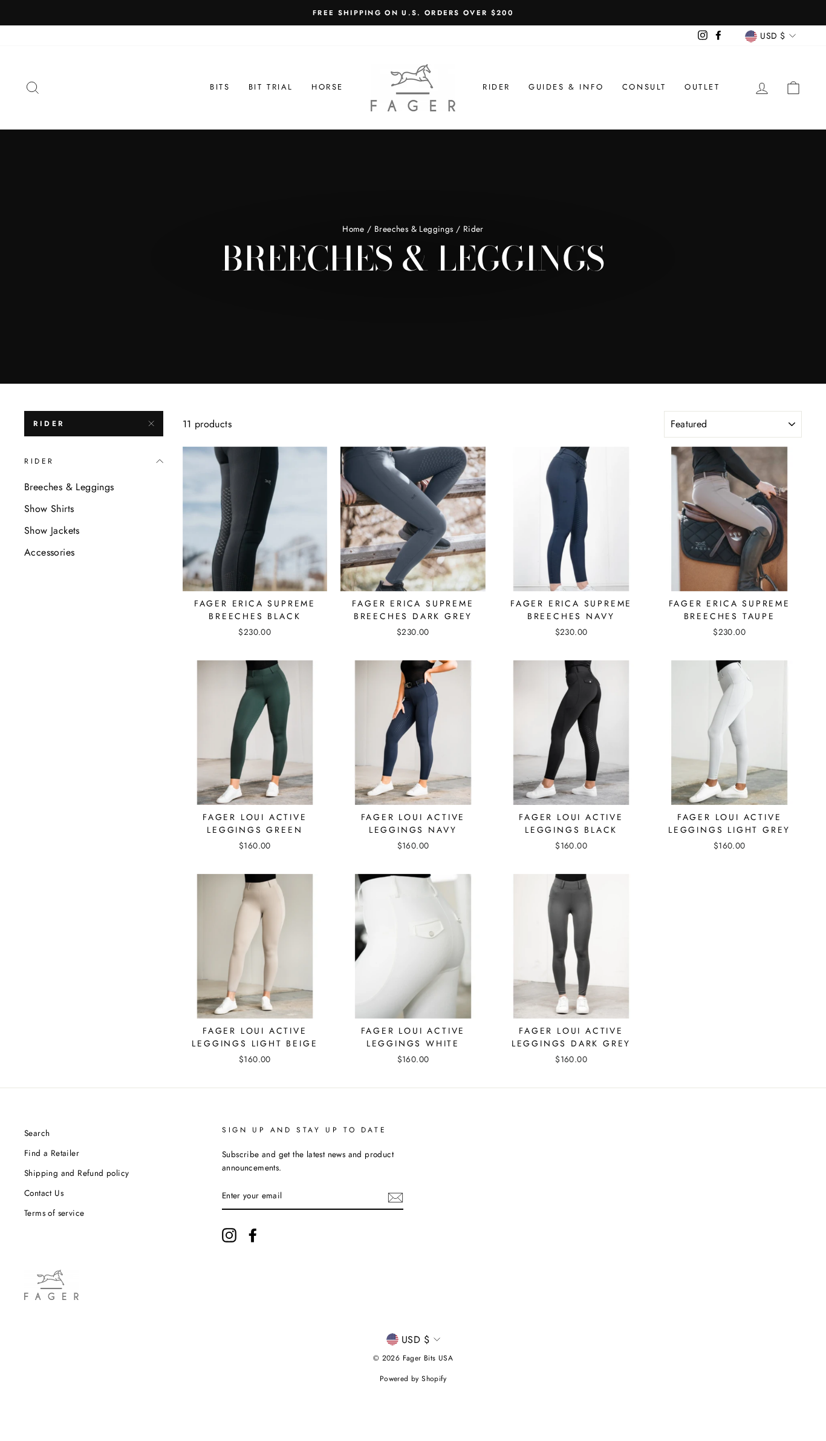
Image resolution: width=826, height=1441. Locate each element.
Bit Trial (271, 87)
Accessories (49, 552)
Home (353, 229)
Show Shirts (49, 509)
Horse (327, 87)
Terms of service (54, 1213)
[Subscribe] (395, 1196)
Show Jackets (52, 530)
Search (37, 1133)
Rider (496, 87)
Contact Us (43, 1193)
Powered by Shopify (413, 1378)
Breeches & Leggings (414, 229)
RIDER (49, 423)
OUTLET (702, 87)
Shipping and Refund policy (76, 1173)
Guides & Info (566, 87)
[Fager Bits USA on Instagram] (229, 1235)
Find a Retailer (51, 1153)
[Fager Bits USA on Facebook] (253, 1235)
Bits (220, 87)
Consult (644, 87)
